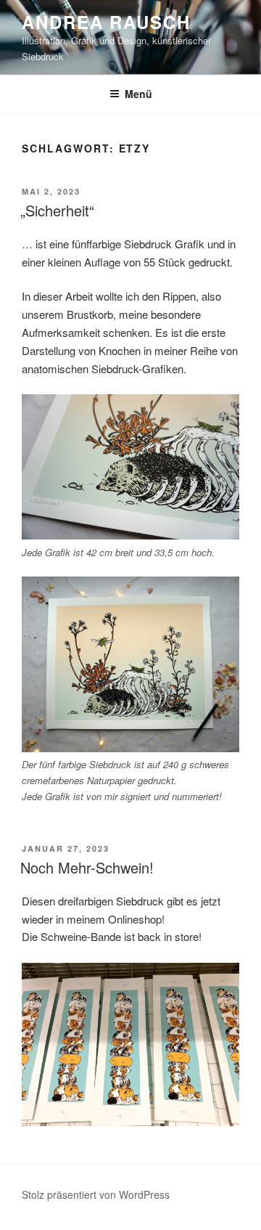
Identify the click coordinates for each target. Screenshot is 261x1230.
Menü (138, 93)
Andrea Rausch (106, 21)
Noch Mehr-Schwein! (87, 867)
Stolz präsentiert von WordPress (96, 1194)
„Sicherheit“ (57, 210)
